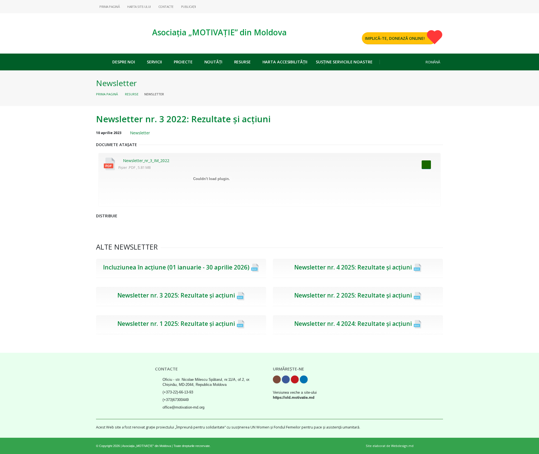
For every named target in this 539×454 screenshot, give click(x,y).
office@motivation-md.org (183, 407)
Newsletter (116, 83)
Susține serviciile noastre (344, 61)
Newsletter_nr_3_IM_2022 (146, 160)
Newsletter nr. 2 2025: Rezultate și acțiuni (353, 295)
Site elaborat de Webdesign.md (390, 446)
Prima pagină (107, 94)
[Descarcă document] (426, 164)
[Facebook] (421, 6)
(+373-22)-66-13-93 (178, 392)
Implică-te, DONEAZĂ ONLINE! (395, 38)
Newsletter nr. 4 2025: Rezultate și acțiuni (353, 267)
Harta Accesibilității (284, 61)
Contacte (165, 6)
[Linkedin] (439, 6)
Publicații (188, 6)
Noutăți (213, 61)
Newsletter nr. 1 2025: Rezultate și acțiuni (176, 324)
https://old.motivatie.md (293, 398)
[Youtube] (430, 6)
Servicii (154, 61)
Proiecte (183, 61)
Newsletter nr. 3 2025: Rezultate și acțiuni (176, 295)
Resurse (242, 61)
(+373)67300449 (176, 400)
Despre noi (123, 61)
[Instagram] (412, 6)
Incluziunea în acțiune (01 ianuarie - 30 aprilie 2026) (177, 267)
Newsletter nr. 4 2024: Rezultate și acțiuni (353, 324)
